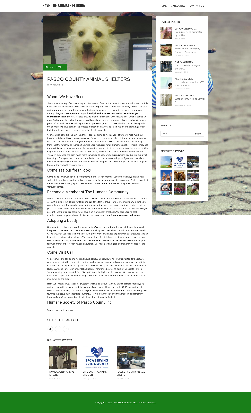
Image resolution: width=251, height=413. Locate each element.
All (138, 402)
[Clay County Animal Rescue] (179, 189)
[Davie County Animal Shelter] (64, 357)
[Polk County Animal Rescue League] (193, 189)
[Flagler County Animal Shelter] (131, 357)
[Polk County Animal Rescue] (166, 189)
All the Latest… (184, 79)
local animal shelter (133, 151)
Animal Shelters (56, 84)
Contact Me (197, 6)
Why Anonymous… (186, 28)
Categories (178, 6)
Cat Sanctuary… (185, 62)
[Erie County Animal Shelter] (97, 357)
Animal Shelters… (186, 45)
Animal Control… (185, 95)
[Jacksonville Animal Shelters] (193, 175)
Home (163, 6)
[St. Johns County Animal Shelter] (166, 175)
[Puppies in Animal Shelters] (179, 175)
